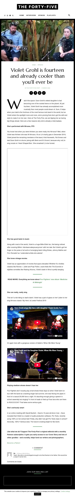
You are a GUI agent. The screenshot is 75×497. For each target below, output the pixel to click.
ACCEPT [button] (37, 494)
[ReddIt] (44, 93)
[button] (69, 16)
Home (21, 15)
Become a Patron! (13, 443)
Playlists (51, 15)
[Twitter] (13, 16)
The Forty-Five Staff (33, 88)
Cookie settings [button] (65, 491)
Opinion (41, 15)
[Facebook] (5, 16)
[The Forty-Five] (37, 7)
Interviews (31, 15)
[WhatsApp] (39, 93)
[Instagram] (7, 16)
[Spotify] (10, 16)
